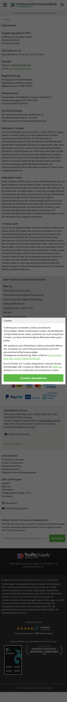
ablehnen (57, 366)
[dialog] (33, 351)
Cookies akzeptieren (33, 378)
